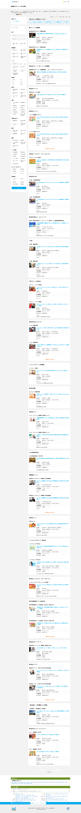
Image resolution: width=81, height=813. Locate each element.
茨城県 (16, 797)
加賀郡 (13, 783)
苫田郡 (25, 783)
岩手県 (62, 796)
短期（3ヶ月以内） (23, 54)
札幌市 (49, 796)
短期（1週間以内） (23, 51)
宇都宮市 (36, 796)
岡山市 (13, 782)
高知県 (21, 801)
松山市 (19, 801)
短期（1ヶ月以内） (15, 54)
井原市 (34, 782)
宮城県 (54, 796)
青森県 (59, 796)
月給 (69, 16)
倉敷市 (16, 782)
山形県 (47, 797)
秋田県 (67, 796)
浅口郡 (63, 782)
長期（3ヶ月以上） (15, 57)
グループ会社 (47, 808)
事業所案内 (33, 808)
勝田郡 (16, 783)
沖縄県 (47, 801)
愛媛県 (16, 801)
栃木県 (34, 796)
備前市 (50, 782)
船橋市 (29, 796)
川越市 (19, 796)
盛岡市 (64, 796)
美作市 (56, 782)
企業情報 (29, 808)
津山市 (19, 782)
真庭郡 (28, 783)
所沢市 (21, 796)
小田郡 (66, 782)
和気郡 (31, 783)
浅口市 (31, 782)
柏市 (31, 796)
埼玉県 (16, 796)
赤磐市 (28, 782)
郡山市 (51, 797)
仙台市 (56, 796)
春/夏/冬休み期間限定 (23, 57)
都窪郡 (22, 783)
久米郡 (19, 783)
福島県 (49, 797)
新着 (60, 16)
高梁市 (44, 782)
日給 (66, 16)
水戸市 (19, 797)
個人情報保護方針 (52, 808)
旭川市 (51, 796)
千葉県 (27, 796)
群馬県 (25, 797)
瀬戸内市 (40, 782)
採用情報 (42, 808)
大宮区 (24, 796)
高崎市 (27, 797)
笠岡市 (37, 782)
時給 (63, 16)
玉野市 (22, 782)
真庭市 (53, 782)
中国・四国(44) (16, 21)
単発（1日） (15, 50)
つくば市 (21, 797)
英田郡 (60, 782)
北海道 (47, 796)
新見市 (47, 782)
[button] (69, 22)
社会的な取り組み (38, 808)
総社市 (25, 782)
